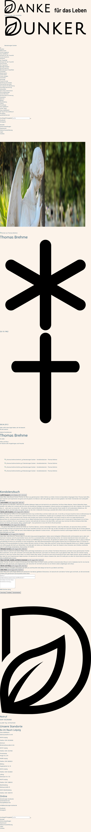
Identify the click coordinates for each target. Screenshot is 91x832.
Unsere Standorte (4, 57)
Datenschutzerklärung (6, 130)
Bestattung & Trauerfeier (7, 70)
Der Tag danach (4, 65)
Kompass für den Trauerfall (7, 55)
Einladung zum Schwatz (6, 82)
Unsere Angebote (4, 52)
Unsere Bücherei (4, 94)
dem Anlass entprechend (6, 90)
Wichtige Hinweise (4, 66)
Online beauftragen (5, 126)
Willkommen (3, 50)
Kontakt (2, 125)
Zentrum (2, 99)
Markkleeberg (3, 102)
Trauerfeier (3, 71)
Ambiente (2, 58)
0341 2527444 (8, 751)
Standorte (3, 97)
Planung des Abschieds (6, 84)
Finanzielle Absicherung (6, 87)
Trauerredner (3, 74)
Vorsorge (2, 79)
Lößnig (1, 103)
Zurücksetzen (16, 592)
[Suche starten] (30, 118)
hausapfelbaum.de (5, 802)
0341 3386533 (8, 782)
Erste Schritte (3, 63)
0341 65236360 (6, 719)
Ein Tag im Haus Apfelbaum (7, 111)
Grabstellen (3, 77)
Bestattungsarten (4, 68)
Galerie (2, 432)
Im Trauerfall (3, 60)
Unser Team (3, 108)
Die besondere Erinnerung (6, 95)
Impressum (3, 128)
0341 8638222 (8, 761)
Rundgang (2, 113)
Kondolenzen (8, 432)
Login (1, 132)
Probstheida (3, 105)
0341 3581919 (8, 793)
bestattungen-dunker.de (7, 799)
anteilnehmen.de (5, 115)
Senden (9, 592)
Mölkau (2, 100)
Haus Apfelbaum (4, 54)
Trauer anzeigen (4, 76)
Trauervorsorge (4, 81)
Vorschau (3, 592)
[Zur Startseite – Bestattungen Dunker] (45, 660)
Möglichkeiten (3, 73)
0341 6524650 (8, 772)
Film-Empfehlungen (5, 92)
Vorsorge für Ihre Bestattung (7, 86)
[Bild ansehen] (8, 233)
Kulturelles (3, 89)
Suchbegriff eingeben (6, 118)
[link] (13, 15)
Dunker (2, 49)
